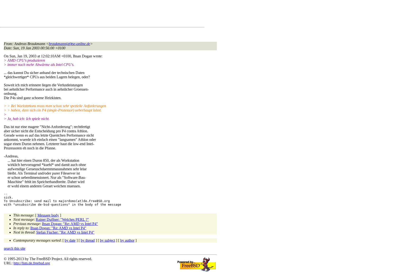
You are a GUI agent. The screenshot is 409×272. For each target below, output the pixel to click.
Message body (48, 215)
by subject (107, 240)
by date (70, 240)
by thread (88, 240)
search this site (14, 248)
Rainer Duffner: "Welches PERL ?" (62, 219)
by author (127, 240)
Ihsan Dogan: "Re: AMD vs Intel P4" (70, 224)
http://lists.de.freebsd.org (31, 263)
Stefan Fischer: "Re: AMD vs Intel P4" (65, 232)
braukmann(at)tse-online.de (69, 44)
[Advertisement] (90, 14)
